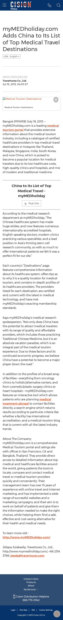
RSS (33, 610)
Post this (34, 203)
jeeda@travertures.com (27, 555)
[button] (49, 5)
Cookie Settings (46, 610)
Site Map (23, 610)
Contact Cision (31, 579)
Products (31, 582)
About (31, 585)
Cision (36, 615)
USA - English (11, 56)
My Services (30, 589)
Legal (13, 610)
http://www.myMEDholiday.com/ (26, 537)
